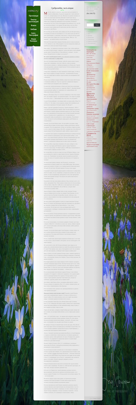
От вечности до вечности (91, 105)
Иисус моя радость (91, 76)
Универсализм (89, 140)
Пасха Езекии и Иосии (91, 110)
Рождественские (91, 39)
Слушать (94, 127)
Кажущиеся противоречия (91, 87)
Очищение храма (93, 108)
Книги (89, 33)
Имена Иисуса (90, 78)
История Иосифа (93, 84)
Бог (88, 53)
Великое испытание (91, 59)
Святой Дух (91, 126)
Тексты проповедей (91, 43)
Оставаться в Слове (91, 102)
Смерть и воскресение (91, 129)
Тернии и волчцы (90, 136)
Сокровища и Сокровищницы (93, 131)
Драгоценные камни (92, 69)
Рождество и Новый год (92, 41)
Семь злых (89, 127)
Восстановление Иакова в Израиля (93, 64)
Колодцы (89, 91)
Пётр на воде (89, 121)
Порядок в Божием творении (93, 113)
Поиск (88, 22)
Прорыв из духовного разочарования (92, 119)
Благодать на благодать (91, 51)
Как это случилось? (91, 89)
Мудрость (89, 101)
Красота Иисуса (91, 94)
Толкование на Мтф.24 (92, 139)
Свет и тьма (90, 124)
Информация (90, 31)
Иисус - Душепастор (91, 73)
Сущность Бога (91, 134)
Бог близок (93, 53)
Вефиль (89, 61)
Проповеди (90, 35)
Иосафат (89, 82)
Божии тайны (90, 57)
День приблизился (90, 66)
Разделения (95, 121)
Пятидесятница (91, 37)
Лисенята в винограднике (92, 98)
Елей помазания (93, 71)
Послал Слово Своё (91, 116)
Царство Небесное (92, 142)
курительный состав (92, 146)
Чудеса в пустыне (93, 144)
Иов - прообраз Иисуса (92, 80)
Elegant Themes (97, 398)
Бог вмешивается (90, 55)
